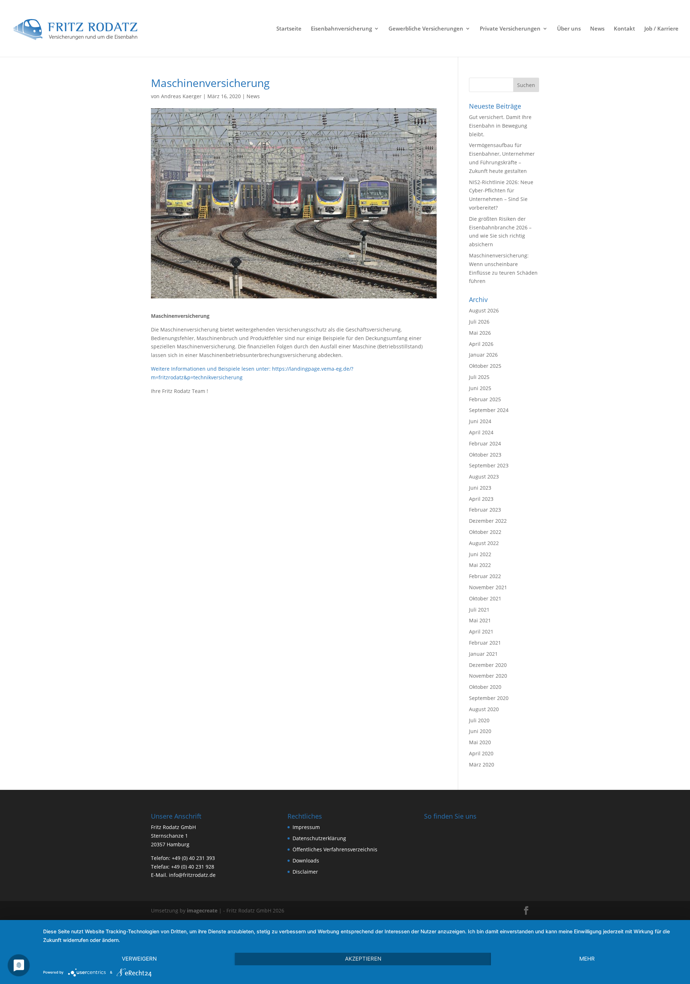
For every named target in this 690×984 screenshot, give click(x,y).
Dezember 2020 (488, 665)
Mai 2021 (480, 620)
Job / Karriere (661, 29)
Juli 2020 (479, 720)
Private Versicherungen (510, 29)
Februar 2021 (485, 642)
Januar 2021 (483, 653)
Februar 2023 (485, 509)
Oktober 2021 (485, 598)
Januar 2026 (483, 354)
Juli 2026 (479, 321)
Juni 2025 (480, 388)
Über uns (569, 29)
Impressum (306, 827)
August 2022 (484, 543)
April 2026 (481, 343)
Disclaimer (305, 871)
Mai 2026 (480, 332)
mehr (587, 958)
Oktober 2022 (485, 531)
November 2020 (488, 675)
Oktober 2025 (485, 365)
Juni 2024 (480, 421)
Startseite (289, 29)
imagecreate (202, 910)
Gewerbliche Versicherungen (425, 29)
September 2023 (489, 465)
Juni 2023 (480, 487)
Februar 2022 (485, 576)
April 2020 (481, 753)
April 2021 (481, 631)
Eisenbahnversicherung (341, 29)
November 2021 (488, 587)
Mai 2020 (480, 742)
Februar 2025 (485, 399)
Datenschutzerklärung (319, 838)
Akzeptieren (363, 958)
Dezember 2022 (488, 520)
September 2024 (489, 410)
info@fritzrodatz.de (192, 874)
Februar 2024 (485, 443)
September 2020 (489, 698)
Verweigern (139, 958)
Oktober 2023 (485, 454)
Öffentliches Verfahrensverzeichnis (335, 849)
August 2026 (484, 310)
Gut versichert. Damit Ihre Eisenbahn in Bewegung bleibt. (500, 126)
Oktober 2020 (485, 686)
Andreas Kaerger (181, 96)
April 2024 (481, 432)
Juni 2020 (480, 731)
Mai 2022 (480, 565)
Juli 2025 (479, 377)
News (597, 29)
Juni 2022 (480, 554)
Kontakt (624, 29)
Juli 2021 (479, 609)
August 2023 (484, 476)
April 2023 (481, 498)
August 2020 (484, 709)
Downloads (306, 860)
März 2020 (481, 764)
